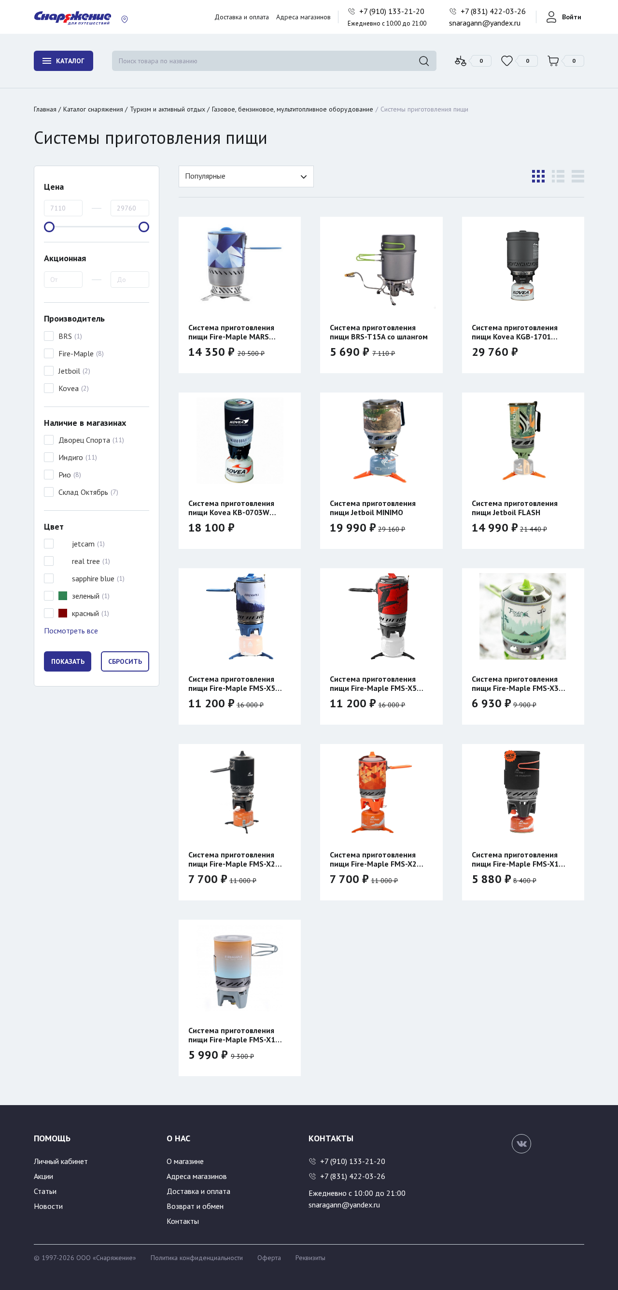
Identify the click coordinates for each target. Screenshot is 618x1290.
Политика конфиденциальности (197, 1257)
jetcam (83, 543)
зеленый (85, 596)
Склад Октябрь (83, 492)
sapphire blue (93, 578)
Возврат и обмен (195, 1206)
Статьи (45, 1191)
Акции (43, 1176)
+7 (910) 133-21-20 (392, 11)
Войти (571, 17)
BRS (65, 336)
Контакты (183, 1221)
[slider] (49, 227)
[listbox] (246, 176)
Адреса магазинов (303, 17)
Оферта (269, 1257)
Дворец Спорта (84, 440)
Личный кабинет (61, 1161)
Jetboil (69, 371)
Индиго (70, 457)
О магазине (185, 1161)
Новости (48, 1206)
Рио (64, 474)
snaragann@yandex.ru (484, 23)
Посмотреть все (71, 630)
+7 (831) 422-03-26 (494, 11)
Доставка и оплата (241, 17)
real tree (86, 561)
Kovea (68, 388)
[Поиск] (423, 61)
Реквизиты (310, 1257)
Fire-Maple (76, 353)
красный (85, 613)
